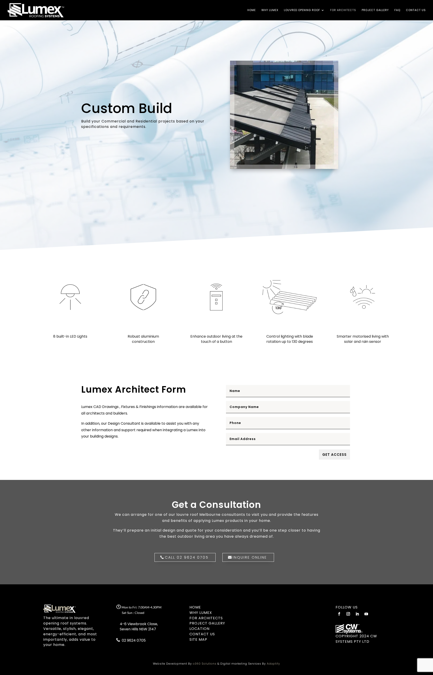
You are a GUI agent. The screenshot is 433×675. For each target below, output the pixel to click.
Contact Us (416, 10)
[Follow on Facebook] (339, 613)
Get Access (334, 454)
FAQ (397, 10)
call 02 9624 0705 (187, 557)
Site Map (198, 639)
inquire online (250, 557)
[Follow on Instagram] (348, 613)
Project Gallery (375, 10)
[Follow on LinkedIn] (357, 613)
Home (251, 10)
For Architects (343, 10)
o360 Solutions (204, 664)
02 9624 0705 (133, 640)
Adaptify (273, 664)
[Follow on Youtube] (366, 613)
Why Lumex (269, 10)
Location (199, 628)
